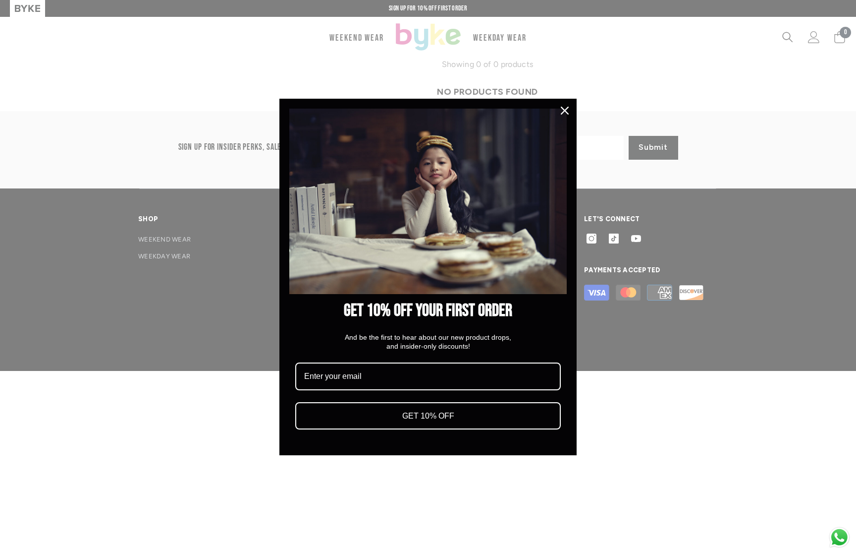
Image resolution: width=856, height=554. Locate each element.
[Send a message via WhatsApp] (839, 537)
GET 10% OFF (428, 416)
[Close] (565, 111)
